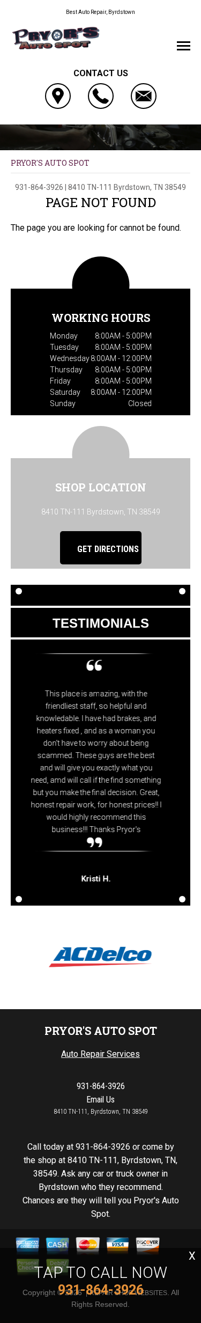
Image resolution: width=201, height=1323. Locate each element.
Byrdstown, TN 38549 (150, 187)
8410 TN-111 (90, 187)
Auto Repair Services (100, 1054)
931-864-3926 (39, 187)
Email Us (100, 1099)
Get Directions (107, 549)
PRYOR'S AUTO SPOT (50, 163)
